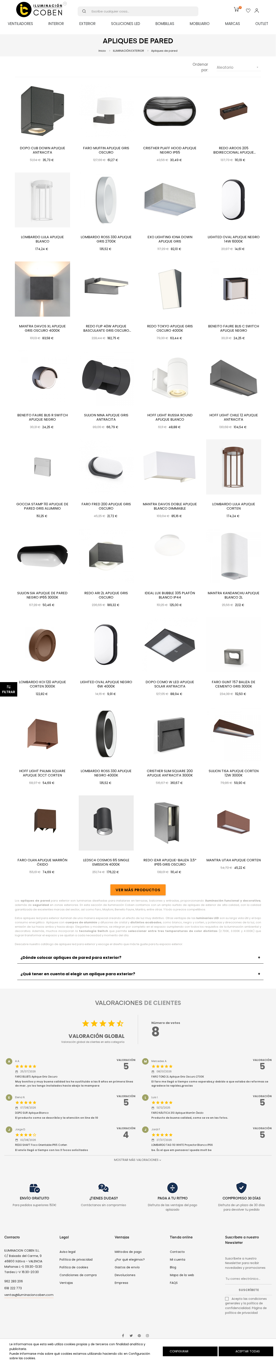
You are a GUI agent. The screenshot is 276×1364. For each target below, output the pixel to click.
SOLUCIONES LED (125, 23)
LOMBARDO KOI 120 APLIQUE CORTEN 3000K (42, 684)
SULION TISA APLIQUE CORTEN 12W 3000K (234, 773)
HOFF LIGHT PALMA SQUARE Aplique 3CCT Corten (42, 773)
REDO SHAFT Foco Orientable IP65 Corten (41, 1145)
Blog (173, 1267)
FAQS (174, 1283)
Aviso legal (68, 1252)
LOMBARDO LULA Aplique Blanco (42, 239)
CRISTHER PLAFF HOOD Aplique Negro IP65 (169, 150)
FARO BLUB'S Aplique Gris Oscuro (36, 1076)
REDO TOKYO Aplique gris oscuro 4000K (170, 328)
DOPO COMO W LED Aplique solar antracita (170, 684)
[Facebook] (123, 1336)
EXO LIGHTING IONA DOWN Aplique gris (169, 239)
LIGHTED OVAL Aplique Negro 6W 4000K (106, 684)
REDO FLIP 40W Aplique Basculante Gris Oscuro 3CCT (106, 328)
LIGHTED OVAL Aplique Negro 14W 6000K (234, 239)
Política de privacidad (76, 1259)
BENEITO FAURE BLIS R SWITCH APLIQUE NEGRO (42, 417)
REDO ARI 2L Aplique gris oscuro (106, 595)
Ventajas (66, 1283)
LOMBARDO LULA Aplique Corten (233, 506)
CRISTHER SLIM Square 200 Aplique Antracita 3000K (170, 773)
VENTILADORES (20, 23)
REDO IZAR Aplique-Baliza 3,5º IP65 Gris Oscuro (169, 862)
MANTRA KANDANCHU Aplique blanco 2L (233, 595)
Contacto (177, 1252)
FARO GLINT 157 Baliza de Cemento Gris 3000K (233, 684)
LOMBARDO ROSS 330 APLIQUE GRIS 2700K (106, 239)
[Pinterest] (139, 1336)
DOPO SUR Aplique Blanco (32, 1113)
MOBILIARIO (200, 23)
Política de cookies (74, 1267)
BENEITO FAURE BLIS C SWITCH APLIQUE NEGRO (233, 328)
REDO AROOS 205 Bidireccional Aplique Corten (233, 150)
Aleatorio (238, 67)
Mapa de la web (182, 1275)
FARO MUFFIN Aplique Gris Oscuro (106, 150)
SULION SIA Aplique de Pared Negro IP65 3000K (42, 595)
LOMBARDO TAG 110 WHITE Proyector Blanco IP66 (182, 1145)
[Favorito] (248, 11)
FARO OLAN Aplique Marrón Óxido (42, 862)
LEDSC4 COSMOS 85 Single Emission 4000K (106, 862)
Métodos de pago (128, 1252)
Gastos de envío (127, 1267)
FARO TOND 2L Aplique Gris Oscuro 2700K (177, 1076)
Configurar (178, 1351)
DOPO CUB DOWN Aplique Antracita (42, 150)
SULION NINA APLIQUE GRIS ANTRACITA (106, 417)
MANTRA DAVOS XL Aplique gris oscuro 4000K (42, 328)
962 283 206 (13, 1281)
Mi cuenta (177, 1259)
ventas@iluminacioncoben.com (28, 1295)
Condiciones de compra (78, 1275)
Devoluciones (125, 1275)
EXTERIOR (87, 23)
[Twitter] (131, 1336)
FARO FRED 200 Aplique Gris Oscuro (106, 506)
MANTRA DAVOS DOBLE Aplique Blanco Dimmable (170, 506)
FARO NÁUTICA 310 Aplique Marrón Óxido (177, 1113)
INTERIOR (56, 23)
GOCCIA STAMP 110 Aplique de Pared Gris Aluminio (42, 506)
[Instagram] (147, 1336)
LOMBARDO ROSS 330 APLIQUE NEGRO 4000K (106, 773)
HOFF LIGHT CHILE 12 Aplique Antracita (233, 417)
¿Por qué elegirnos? (130, 1259)
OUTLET (261, 23)
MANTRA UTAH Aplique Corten (233, 860)
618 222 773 (13, 1288)
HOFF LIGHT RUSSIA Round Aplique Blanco (170, 417)
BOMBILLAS (164, 23)
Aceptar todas (247, 1351)
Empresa (121, 1283)
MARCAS (232, 23)
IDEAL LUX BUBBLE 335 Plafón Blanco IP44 (170, 595)
